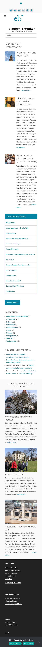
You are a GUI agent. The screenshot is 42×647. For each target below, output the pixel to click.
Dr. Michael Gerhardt (12, 598)
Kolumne (9, 322)
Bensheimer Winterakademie (17, 316)
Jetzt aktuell (10, 319)
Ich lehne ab (28, 643)
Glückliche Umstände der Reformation (25, 101)
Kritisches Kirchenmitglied (15, 354)
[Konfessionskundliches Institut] (21, 402)
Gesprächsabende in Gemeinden (18, 265)
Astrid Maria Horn (11, 625)
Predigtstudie (11, 233)
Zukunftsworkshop (25, 374)
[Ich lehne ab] (39, 642)
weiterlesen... (12, 442)
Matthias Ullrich (10, 622)
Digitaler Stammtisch (13, 281)
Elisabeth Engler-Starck (13, 604)
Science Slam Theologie (15, 286)
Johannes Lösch (11, 601)
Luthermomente (12, 327)
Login (7, 633)
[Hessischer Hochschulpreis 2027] (21, 512)
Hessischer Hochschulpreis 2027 (18, 238)
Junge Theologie (12, 249)
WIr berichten (11, 341)
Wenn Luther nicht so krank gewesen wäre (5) (26, 158)
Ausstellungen (11, 270)
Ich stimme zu (15, 643)
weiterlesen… (26, 90)
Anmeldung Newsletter (13, 583)
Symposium (10, 291)
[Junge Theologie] (21, 460)
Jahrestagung (11, 275)
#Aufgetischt (10, 223)
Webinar (9, 338)
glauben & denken (22, 28)
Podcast (9, 333)
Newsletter (10, 260)
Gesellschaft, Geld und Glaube (17, 357)
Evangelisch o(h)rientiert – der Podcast (20, 254)
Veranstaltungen (12, 302)
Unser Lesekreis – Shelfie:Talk (17, 228)
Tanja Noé (8, 579)
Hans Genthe (11, 360)
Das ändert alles (30, 371)
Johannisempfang (12, 244)
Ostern (8, 330)
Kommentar (10, 325)
